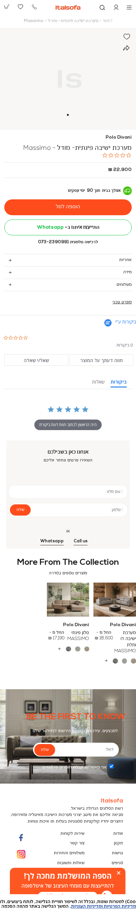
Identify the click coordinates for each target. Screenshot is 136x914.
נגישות (117, 853)
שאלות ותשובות (71, 863)
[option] (133, 661)
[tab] (68, 260)
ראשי (107, 21)
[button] (116, 7)
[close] (118, 873)
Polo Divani (119, 137)
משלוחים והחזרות (69, 853)
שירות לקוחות (72, 833)
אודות (118, 833)
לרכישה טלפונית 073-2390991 (68, 242)
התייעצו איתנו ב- (68, 227)
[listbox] (68, 649)
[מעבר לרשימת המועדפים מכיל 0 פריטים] (20, 7)
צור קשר (77, 843)
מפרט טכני (122, 302)
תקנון (118, 843)
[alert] (67, 886)
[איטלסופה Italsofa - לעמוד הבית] (68, 7)
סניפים (117, 863)
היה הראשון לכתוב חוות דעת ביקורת (68, 424)
